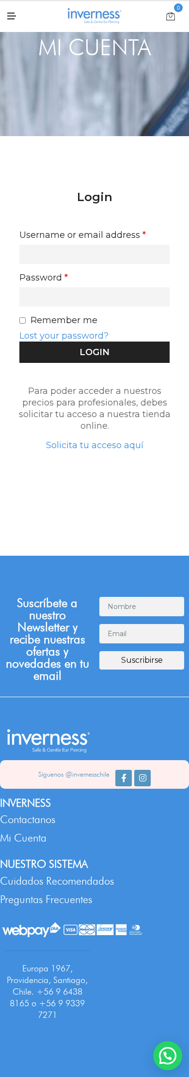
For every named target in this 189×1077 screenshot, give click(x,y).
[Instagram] (142, 778)
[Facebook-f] (123, 778)
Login (94, 197)
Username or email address (82, 235)
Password (43, 277)
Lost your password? (64, 335)
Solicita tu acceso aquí (94, 445)
